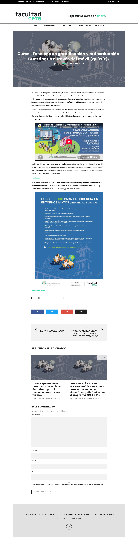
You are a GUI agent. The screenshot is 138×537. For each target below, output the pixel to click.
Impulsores (66, 2)
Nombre (34, 450)
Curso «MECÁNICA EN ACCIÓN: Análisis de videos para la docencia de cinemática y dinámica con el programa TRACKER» (84, 333)
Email (33, 461)
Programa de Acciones (25, 5)
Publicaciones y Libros (80, 25)
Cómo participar (39, 2)
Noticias (39, 5)
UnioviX (91, 96)
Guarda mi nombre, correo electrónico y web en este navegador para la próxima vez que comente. (67, 484)
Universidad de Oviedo (54, 297)
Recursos (99, 25)
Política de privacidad (78, 514)
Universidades (54, 2)
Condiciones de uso (36, 514)
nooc (42, 297)
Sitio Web (34, 471)
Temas (28, 2)
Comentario (35, 414)
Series (62, 25)
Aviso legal (56, 514)
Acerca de (20, 2)
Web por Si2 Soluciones (69, 518)
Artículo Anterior (47, 328)
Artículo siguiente (91, 328)
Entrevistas (49, 25)
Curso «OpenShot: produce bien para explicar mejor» (52, 331)
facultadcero (62, 64)
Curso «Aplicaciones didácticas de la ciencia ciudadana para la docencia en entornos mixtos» (47, 389)
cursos (35, 297)
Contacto (49, 5)
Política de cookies (104, 514)
